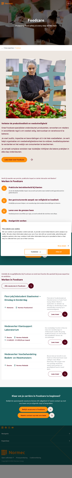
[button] (2, 48)
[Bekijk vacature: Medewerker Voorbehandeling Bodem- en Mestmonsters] (36, 364)
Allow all (59, 252)
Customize (34, 252)
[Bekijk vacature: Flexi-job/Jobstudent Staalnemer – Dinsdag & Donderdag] (36, 306)
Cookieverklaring (35, 457)
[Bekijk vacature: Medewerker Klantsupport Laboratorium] (36, 334)
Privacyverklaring (21, 457)
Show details (62, 246)
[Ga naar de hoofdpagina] (7, 3)
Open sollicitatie (8, 457)
